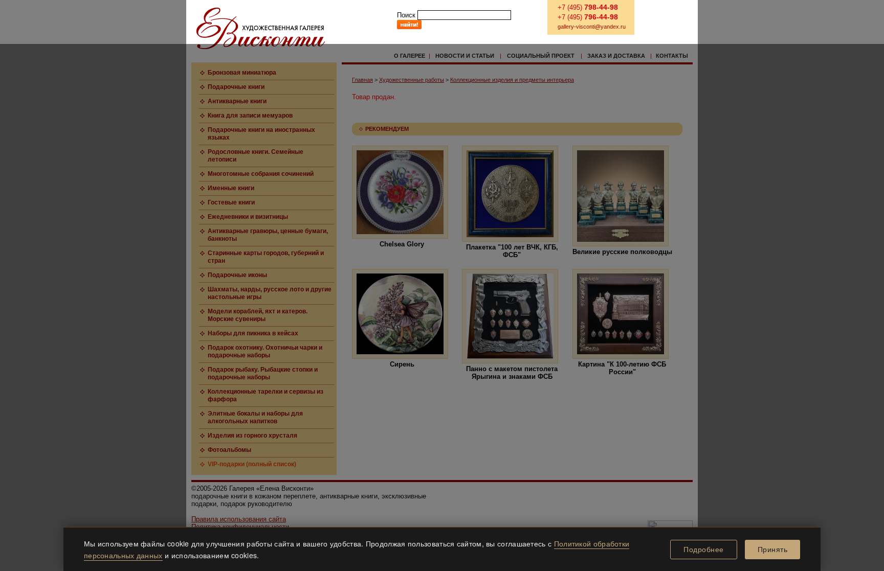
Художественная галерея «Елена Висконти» (260, 28)
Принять (773, 549)
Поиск (406, 15)
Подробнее (703, 549)
